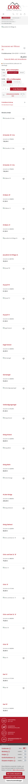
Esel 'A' (5, 674)
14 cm (4, 85)
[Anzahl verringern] (3, 89)
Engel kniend (7, 345)
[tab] (14, 103)
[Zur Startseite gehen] (14, 6)
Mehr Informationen (19, 770)
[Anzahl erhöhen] (7, 89)
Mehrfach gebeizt (12, 72)
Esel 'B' (5, 704)
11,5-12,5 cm (16, 82)
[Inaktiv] (24, 751)
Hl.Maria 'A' (6, 225)
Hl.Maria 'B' (6, 195)
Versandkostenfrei (13, 738)
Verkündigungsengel (9, 405)
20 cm (16, 85)
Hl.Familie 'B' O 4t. (9, 135)
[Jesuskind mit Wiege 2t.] (14, 34)
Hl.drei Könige (7, 494)
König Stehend (7, 524)
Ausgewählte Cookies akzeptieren (14, 777)
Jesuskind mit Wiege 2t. (10, 255)
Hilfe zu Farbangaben (12, 70)
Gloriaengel (6, 375)
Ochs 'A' (5, 584)
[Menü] (3, 14)
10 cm (9, 82)
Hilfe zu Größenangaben (14, 79)
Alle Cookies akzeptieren (14, 774)
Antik (4, 75)
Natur (4, 72)
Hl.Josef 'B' (6, 285)
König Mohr (6, 464)
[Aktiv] (24, 748)
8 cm (4, 82)
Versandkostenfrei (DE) (12, 95)
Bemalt (22, 72)
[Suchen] (13, 14)
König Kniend (7, 435)
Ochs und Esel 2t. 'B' (9, 554)
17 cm (9, 85)
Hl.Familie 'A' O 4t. (9, 165)
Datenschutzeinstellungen (14, 780)
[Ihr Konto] (21, 14)
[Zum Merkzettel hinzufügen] (24, 48)
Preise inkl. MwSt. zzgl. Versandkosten (15, 59)
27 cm (22, 85)
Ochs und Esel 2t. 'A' (9, 614)
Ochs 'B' (5, 644)
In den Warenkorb (18, 89)
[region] (14, 34)
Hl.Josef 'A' (6, 315)
